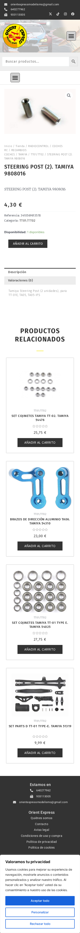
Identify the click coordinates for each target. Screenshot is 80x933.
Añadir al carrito (28, 244)
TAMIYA (22, 154)
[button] (71, 36)
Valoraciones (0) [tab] (20, 280)
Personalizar (40, 912)
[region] (40, 894)
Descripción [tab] (17, 272)
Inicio (8, 146)
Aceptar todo (40, 900)
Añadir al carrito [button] (40, 442)
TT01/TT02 (37, 154)
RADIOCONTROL (38, 146)
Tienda (20, 146)
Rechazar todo (40, 924)
